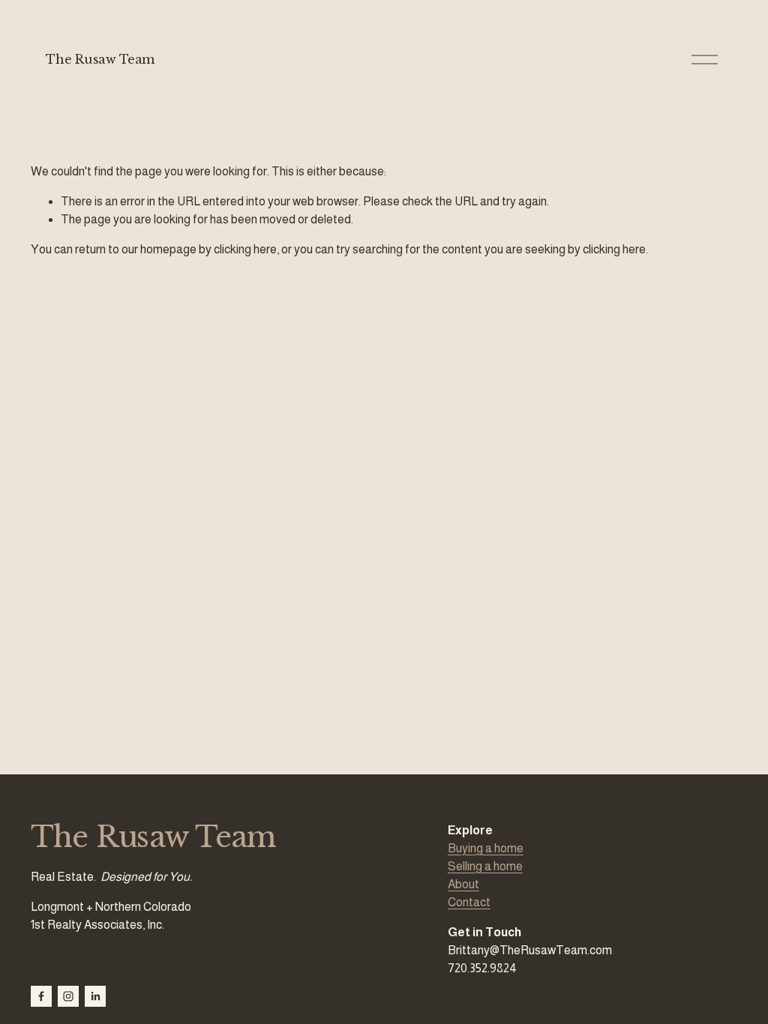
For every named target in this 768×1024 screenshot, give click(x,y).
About (463, 884)
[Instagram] (68, 996)
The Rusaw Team (100, 59)
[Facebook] (41, 996)
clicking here (245, 249)
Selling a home (485, 866)
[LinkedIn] (95, 996)
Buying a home (486, 848)
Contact (469, 902)
